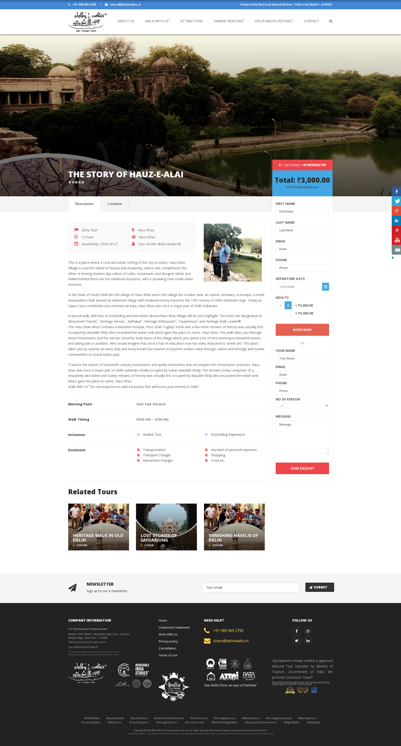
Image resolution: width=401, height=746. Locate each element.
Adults (282, 297)
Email (281, 241)
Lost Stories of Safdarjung (159, 538)
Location (115, 204)
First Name (285, 203)
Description (84, 204)
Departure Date (290, 278)
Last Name (285, 222)
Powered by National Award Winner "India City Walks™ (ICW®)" (286, 4)
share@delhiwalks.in (125, 4)
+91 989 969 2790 (84, 4)
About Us (126, 21)
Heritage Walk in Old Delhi (98, 538)
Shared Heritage (229, 21)
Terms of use (168, 655)
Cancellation (167, 648)
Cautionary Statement (174, 627)
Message (283, 416)
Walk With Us (157, 21)
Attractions (192, 21)
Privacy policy (168, 641)
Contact (311, 21)
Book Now (302, 329)
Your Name (285, 350)
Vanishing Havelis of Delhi (233, 538)
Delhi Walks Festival (274, 21)
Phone (281, 260)
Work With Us (168, 634)
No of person (288, 399)
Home (163, 620)
